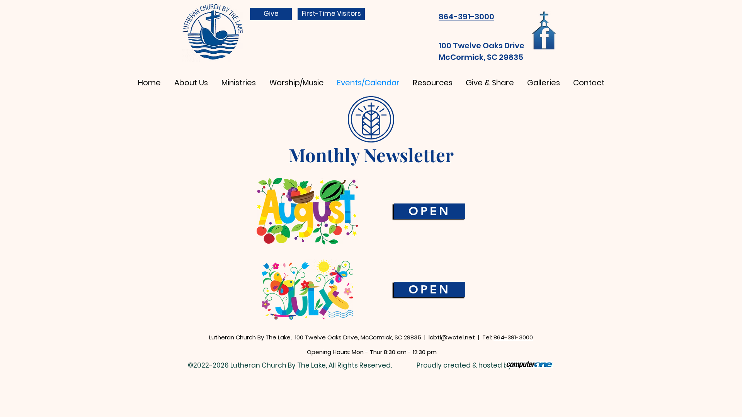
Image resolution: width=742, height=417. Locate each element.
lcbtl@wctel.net (452, 337)
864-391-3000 (513, 337)
